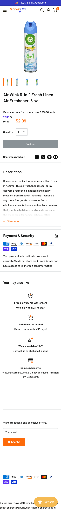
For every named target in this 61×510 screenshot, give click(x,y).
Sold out (30, 144)
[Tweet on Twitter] (49, 156)
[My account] (48, 10)
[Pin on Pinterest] (43, 156)
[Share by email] (55, 156)
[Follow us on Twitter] (11, 461)
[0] (55, 10)
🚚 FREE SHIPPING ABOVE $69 (30, 2)
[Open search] (42, 10)
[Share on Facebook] (37, 156)
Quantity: (8, 131)
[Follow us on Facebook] (5, 461)
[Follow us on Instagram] (18, 461)
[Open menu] (5, 10)
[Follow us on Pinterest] (24, 461)
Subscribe (14, 441)
